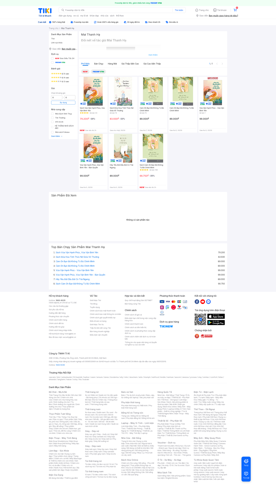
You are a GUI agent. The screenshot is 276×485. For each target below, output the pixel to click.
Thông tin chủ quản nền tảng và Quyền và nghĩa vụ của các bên (141, 343)
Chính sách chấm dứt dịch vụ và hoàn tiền (140, 338)
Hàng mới (112, 63)
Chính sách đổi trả (56, 323)
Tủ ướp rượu (220, 404)
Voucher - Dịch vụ (166, 442)
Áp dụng (63, 102)
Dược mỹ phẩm (72, 470)
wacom (178, 377)
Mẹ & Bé (173, 404)
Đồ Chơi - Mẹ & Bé (58, 392)
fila (80, 379)
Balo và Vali (127, 392)
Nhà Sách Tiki (165, 472)
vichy (75, 379)
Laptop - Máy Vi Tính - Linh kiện (137, 423)
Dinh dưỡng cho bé (62, 402)
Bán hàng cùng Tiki (133, 304)
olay (200, 377)
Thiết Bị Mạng (135, 431)
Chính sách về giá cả (133, 315)
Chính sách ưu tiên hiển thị (135, 327)
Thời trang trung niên (98, 404)
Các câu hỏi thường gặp (58, 306)
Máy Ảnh (215, 455)
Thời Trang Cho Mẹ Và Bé (59, 395)
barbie (86, 377)
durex (106, 377)
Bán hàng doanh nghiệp (100, 331)
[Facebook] (197, 301)
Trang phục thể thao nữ (203, 412)
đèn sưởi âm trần (205, 479)
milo (126, 377)
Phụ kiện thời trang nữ (130, 405)
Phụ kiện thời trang (130, 402)
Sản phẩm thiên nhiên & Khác (63, 462)
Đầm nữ (94, 395)
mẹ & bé (84, 15)
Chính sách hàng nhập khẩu (60, 330)
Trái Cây (52, 417)
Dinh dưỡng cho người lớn (63, 404)
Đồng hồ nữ (135, 416)
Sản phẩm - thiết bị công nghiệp (174, 410)
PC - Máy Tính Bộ (132, 433)
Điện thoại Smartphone (58, 441)
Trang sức (125, 416)
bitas (221, 377)
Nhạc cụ (140, 453)
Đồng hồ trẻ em (148, 418)
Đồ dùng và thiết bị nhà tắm (138, 448)
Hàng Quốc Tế (165, 392)
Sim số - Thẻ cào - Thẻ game (178, 455)
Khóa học (179, 446)
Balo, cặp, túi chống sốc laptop (138, 396)
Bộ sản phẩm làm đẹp (64, 469)
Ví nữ (112, 464)
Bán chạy (98, 63)
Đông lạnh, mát (66, 422)
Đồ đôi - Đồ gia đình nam (104, 419)
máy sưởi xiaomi (212, 472)
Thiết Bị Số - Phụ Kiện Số (170, 421)
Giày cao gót (90, 434)
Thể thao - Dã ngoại (169, 400)
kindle (163, 377)
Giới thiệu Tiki (95, 300)
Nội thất (133, 446)
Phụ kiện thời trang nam (136, 406)
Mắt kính (143, 405)
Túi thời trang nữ (93, 461)
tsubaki (86, 379)
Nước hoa (58, 468)
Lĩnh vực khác (57, 43)
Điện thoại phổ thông (62, 443)
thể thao (120, 15)
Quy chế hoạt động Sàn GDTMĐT (139, 300)
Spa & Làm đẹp (175, 448)
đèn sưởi (206, 463)
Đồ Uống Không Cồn (136, 472)
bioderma (114, 377)
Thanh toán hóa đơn (166, 446)
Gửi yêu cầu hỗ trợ (56, 309)
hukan (69, 379)
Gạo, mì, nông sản (62, 424)
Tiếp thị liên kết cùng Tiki (100, 328)
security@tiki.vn (69, 337)
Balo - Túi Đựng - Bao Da (209, 448)
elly (121, 377)
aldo (141, 377)
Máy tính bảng (60, 446)
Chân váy (103, 400)
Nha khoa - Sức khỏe (173, 453)
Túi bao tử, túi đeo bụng (107, 477)
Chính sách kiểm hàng (58, 320)
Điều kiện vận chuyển (98, 335)
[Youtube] (202, 301)
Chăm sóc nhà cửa (64, 433)
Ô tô (172, 465)
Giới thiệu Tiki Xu (97, 324)
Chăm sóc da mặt (56, 454)
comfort (213, 377)
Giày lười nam (90, 449)
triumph (147, 377)
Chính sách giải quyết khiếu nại (102, 318)
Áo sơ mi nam (101, 415)
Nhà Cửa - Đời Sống (131, 438)
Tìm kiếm (179, 10)
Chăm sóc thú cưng (129, 463)
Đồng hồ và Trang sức (132, 412)
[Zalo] (208, 301)
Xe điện (182, 463)
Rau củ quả (58, 419)
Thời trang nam (92, 409)
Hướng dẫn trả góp (56, 327)
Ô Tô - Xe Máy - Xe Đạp (169, 460)
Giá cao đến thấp (152, 63)
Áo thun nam (90, 412)
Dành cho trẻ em (61, 428)
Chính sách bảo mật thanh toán (103, 311)
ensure (100, 377)
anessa (185, 377)
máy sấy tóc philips (212, 465)
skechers (133, 377)
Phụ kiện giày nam (97, 454)
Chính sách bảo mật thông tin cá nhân (105, 314)
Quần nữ (102, 395)
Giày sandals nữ (99, 437)
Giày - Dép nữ (92, 431)
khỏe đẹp (94, 15)
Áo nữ (87, 395)
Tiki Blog (93, 304)
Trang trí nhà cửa (128, 441)
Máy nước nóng (209, 402)
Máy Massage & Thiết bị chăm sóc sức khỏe (65, 459)
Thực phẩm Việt (70, 419)
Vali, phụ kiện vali (147, 397)
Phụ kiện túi (111, 466)
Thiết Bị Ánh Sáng (210, 443)
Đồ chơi (74, 395)
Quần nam (101, 412)
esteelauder (67, 377)
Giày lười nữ (106, 439)
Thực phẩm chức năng (62, 456)
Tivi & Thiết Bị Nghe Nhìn (172, 412)
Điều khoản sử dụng (98, 321)
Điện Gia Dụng (56, 475)
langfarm (61, 379)
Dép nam (98, 451)
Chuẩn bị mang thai (62, 409)
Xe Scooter (179, 465)
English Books (172, 478)
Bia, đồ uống (58, 426)
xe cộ (76, 15)
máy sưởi (197, 463)
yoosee (193, 377)
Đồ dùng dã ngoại (210, 415)
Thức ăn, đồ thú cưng (62, 431)
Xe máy (165, 465)
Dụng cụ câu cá (205, 422)
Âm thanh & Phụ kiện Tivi (204, 395)
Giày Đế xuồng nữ (101, 441)
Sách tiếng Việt (164, 476)
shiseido (52, 379)
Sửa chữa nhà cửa (133, 443)
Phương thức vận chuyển (59, 316)
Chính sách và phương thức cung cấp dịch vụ (140, 332)
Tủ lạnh (202, 397)
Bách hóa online (170, 407)
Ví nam (88, 474)
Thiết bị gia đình (71, 478)
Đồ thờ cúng (131, 453)
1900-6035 (60, 300)
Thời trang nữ (92, 392)
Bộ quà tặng (133, 474)
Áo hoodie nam (96, 417)
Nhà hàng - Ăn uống (171, 450)
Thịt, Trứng (61, 417)
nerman (170, 377)
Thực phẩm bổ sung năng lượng (210, 429)
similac (206, 377)
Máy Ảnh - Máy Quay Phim (207, 438)
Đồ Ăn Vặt (130, 470)
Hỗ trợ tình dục (70, 468)
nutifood (155, 377)
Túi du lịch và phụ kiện (135, 395)
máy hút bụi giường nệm (209, 473)
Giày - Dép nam (93, 446)
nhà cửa (104, 15)
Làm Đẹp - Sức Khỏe (59, 450)
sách (112, 15)
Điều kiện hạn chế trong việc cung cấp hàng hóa (140, 319)
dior (58, 377)
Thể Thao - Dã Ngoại (204, 409)
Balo (123, 395)
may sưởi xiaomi (206, 470)
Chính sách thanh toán (134, 324)
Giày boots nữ (94, 439)
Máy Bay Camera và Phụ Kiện (209, 454)
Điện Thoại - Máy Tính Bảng (63, 438)
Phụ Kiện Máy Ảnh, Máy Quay (206, 441)
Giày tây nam (103, 449)
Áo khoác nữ (104, 397)
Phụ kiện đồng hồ (133, 418)
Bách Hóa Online (129, 460)
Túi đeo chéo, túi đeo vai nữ (96, 464)
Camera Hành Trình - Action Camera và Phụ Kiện (209, 445)
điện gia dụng (65, 15)
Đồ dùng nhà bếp (56, 478)
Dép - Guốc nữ (103, 434)
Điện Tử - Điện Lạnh (204, 392)
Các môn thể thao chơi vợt (210, 425)
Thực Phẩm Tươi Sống (60, 414)
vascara (52, 377)
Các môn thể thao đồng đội (210, 424)
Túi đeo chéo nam (99, 474)
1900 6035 (60, 365)
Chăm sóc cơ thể (61, 458)
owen (93, 377)
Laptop (144, 433)
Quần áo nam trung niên (100, 424)
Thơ (52, 39)
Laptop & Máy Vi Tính (177, 409)
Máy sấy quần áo (206, 404)
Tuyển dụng (95, 307)
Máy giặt (202, 400)
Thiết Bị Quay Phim (208, 453)
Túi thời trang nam (94, 471)
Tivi (200, 402)
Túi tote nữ (100, 466)
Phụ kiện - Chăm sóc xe (167, 463)
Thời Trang (179, 395)
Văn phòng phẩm (178, 476)
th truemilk (77, 377)
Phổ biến (85, 63)
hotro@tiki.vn (70, 334)
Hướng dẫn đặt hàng (57, 313)
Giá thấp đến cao (130, 63)
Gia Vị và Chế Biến (133, 468)
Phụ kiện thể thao (210, 417)
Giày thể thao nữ (214, 428)
